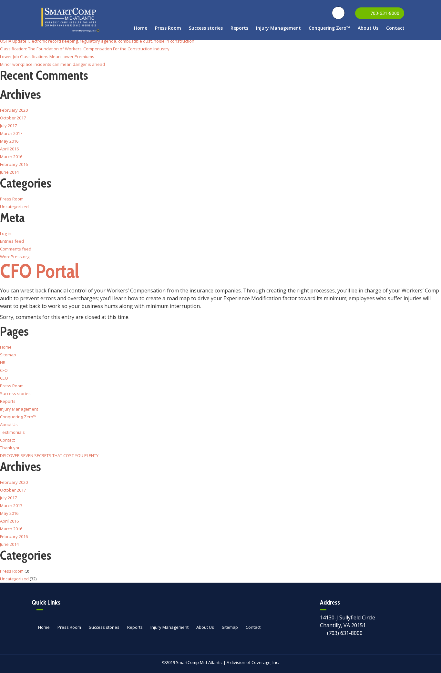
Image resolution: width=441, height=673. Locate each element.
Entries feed (12, 241)
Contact (395, 28)
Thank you (10, 448)
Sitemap (8, 355)
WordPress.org (14, 257)
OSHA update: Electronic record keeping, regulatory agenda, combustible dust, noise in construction (97, 41)
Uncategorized (14, 206)
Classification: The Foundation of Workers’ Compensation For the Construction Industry (84, 49)
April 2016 (9, 149)
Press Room (168, 28)
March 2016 (11, 156)
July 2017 (8, 125)
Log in (5, 233)
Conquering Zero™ (329, 28)
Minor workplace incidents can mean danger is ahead (52, 64)
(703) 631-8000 (345, 633)
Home (140, 28)
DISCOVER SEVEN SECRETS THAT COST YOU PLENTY (49, 455)
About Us (368, 28)
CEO (4, 378)
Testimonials (12, 432)
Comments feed (15, 249)
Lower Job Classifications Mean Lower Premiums (47, 56)
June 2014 (9, 172)
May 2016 (9, 141)
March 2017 (11, 133)
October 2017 (13, 118)
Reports (239, 28)
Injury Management (278, 28)
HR (2, 362)
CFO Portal (39, 271)
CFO (4, 370)
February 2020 (14, 110)
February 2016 (14, 164)
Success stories (206, 28)
